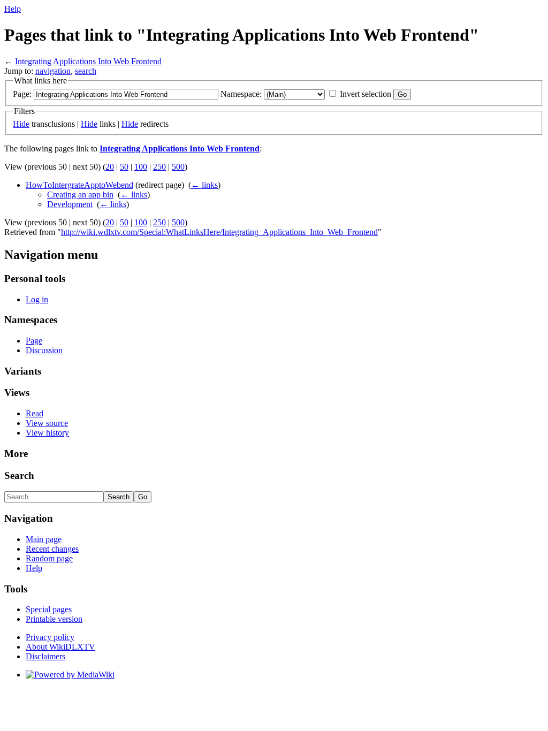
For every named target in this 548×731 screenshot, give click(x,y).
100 (140, 166)
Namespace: (241, 93)
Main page (44, 539)
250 (159, 166)
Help (12, 8)
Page (34, 340)
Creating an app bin (80, 194)
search (85, 70)
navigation (53, 70)
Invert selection (365, 93)
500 (178, 166)
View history (47, 432)
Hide (21, 123)
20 (109, 166)
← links (204, 184)
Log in (37, 299)
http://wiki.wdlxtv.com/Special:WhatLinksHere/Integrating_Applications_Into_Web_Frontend (219, 232)
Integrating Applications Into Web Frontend (88, 61)
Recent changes (52, 548)
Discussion (44, 350)
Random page (49, 558)
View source (47, 423)
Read (34, 413)
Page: (22, 93)
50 (124, 166)
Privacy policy (50, 637)
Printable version (54, 618)
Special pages (49, 609)
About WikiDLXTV (60, 646)
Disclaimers (45, 656)
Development (70, 204)
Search (19, 475)
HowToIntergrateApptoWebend (79, 184)
